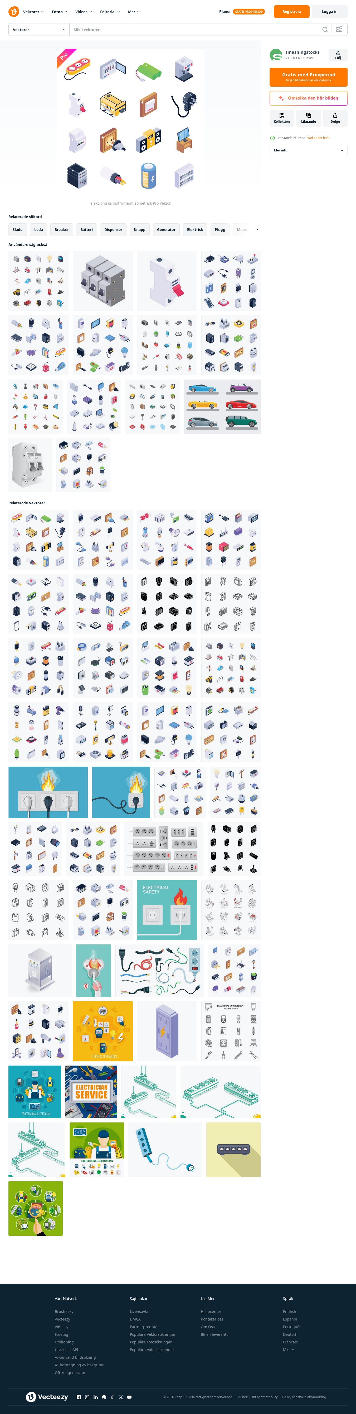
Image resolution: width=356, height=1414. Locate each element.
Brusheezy (64, 1311)
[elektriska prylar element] (94, 407)
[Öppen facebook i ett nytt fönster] (79, 1397)
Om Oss (208, 1326)
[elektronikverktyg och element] (167, 668)
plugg (220, 229)
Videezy (61, 1326)
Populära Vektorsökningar (152, 1334)
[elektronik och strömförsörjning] (38, 1031)
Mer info (280, 150)
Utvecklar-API (66, 1349)
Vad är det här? (318, 138)
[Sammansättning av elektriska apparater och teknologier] (35, 1208)
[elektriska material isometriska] (38, 345)
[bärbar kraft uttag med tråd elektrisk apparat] (165, 1149)
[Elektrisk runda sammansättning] (34, 1092)
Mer (131, 11)
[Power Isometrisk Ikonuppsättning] (38, 281)
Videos (81, 11)
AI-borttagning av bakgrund (80, 1364)
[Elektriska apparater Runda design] (103, 1031)
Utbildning (64, 1341)
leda (38, 229)
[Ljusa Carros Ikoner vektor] (222, 407)
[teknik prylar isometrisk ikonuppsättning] (231, 540)
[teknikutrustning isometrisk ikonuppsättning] (38, 732)
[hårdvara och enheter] (231, 345)
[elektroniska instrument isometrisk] (38, 540)
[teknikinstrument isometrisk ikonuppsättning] (180, 792)
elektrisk (195, 229)
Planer (225, 11)
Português (292, 1326)
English (289, 1311)
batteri (86, 229)
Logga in (330, 11)
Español (290, 1319)
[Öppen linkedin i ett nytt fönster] (96, 1397)
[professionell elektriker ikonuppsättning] (97, 1149)
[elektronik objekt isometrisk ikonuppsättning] (231, 732)
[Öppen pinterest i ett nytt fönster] (104, 1397)
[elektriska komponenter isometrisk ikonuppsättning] (35, 849)
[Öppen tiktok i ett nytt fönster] (112, 1397)
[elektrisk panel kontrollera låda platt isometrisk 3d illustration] (40, 970)
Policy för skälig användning (304, 1397)
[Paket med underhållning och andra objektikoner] (167, 345)
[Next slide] (252, 229)
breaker (62, 229)
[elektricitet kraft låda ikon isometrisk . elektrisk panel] (167, 1031)
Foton (57, 11)
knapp (139, 229)
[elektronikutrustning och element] (103, 732)
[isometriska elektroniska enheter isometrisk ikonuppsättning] (83, 465)
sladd (18, 229)
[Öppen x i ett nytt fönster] (121, 1397)
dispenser (113, 229)
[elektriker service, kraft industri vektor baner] (91, 1092)
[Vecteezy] (13, 11)
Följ (338, 58)
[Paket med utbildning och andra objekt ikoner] (35, 407)
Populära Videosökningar (152, 1349)
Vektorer (31, 11)
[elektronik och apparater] (167, 540)
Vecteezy (62, 1319)
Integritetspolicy (265, 1397)
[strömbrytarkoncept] (103, 281)
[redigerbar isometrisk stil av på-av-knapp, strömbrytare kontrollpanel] (167, 281)
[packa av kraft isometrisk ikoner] (231, 910)
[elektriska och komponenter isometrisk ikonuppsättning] (234, 849)
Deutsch (290, 1334)
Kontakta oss (212, 1319)
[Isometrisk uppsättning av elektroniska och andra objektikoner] (152, 407)
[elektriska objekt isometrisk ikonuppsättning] (234, 970)
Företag (61, 1334)
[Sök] (325, 29)
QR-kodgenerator (70, 1372)
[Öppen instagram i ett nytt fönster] (87, 1397)
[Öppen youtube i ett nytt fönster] (129, 1397)
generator (166, 229)
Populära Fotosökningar (151, 1341)
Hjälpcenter (211, 1311)
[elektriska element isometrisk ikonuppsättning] (235, 792)
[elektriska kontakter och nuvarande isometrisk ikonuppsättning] (38, 604)
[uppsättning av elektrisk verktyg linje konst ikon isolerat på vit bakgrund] (231, 1031)
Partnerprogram (144, 1326)
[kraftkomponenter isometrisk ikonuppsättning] (38, 668)
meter (242, 229)
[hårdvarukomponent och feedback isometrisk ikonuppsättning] (167, 604)
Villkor (242, 1397)
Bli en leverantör (215, 1334)
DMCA (135, 1319)
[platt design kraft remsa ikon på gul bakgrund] (233, 1149)
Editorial (107, 11)
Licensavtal (139, 1311)
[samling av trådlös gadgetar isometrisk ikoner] (103, 668)
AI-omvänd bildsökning (75, 1357)
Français (290, 1341)
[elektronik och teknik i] (103, 345)
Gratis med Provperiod (308, 77)
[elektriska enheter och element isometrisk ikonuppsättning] (103, 540)
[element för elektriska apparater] (231, 281)
